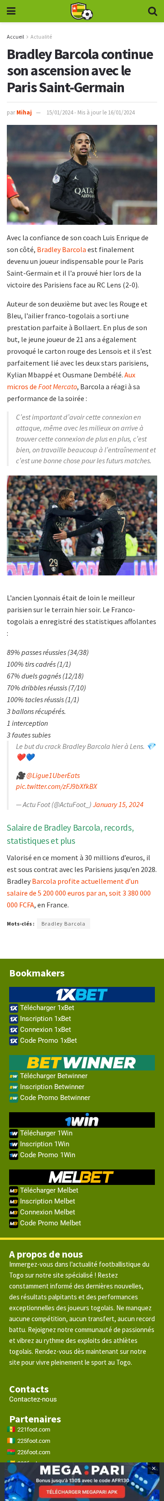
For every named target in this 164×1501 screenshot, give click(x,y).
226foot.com (33, 1452)
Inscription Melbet (46, 1201)
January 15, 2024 (118, 804)
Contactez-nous (33, 1399)
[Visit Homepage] (81, 11)
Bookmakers (37, 972)
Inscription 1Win (43, 1144)
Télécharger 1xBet (46, 1008)
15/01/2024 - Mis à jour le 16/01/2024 (90, 112)
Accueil (15, 36)
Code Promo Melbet (49, 1223)
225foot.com (33, 1440)
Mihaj (24, 112)
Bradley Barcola (61, 249)
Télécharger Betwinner (52, 1076)
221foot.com (33, 1429)
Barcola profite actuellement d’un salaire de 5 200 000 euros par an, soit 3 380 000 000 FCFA (79, 893)
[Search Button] (152, 11)
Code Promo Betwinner (54, 1098)
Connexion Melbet (46, 1212)
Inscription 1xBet (44, 1019)
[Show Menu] (11, 11)
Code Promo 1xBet (47, 1040)
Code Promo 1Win (46, 1155)
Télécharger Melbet (48, 1190)
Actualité (41, 36)
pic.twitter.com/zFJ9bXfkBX (56, 786)
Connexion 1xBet (44, 1029)
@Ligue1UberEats (53, 775)
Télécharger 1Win (45, 1133)
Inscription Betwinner (51, 1087)
